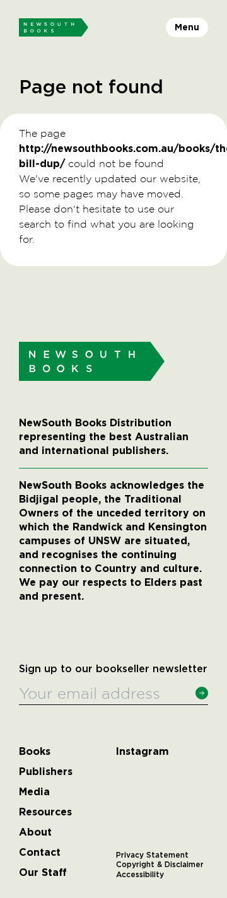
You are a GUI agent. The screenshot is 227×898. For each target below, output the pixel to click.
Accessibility (140, 874)
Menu (187, 27)
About (35, 832)
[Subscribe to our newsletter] (201, 693)
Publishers (46, 772)
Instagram (142, 751)
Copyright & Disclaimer (160, 864)
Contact (40, 852)
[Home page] (53, 27)
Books (34, 751)
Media (34, 792)
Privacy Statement (152, 855)
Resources (45, 812)
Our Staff (43, 872)
